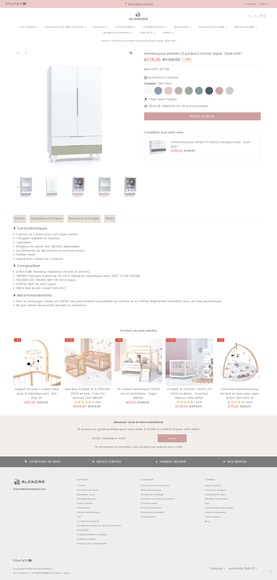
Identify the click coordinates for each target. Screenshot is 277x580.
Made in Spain (85, 503)
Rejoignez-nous (86, 494)
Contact (81, 485)
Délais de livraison (151, 490)
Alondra (105, 40)
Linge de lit (146, 32)
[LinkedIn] (12, 4)
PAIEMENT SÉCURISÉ (173, 462)
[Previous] (18, 53)
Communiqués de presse (219, 507)
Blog (207, 521)
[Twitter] (20, 4)
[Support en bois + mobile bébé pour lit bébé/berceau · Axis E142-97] (37, 362)
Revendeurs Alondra (140, 4)
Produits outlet (149, 503)
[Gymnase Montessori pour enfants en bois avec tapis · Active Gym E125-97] (240, 362)
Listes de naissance (216, 512)
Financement (148, 516)
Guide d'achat (213, 485)
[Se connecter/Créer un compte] (255, 16)
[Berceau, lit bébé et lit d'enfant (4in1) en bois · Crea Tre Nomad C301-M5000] (88, 362)
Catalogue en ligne (215, 494)
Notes (110, 218)
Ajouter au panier (202, 116)
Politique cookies (86, 539)
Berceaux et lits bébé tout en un (64, 27)
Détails (20, 218)
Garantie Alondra (86, 498)
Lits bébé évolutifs (154, 27)
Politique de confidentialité (92, 543)
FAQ (207, 503)
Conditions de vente (88, 521)
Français (250, 4)
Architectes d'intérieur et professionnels (99, 525)
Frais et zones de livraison (155, 485)
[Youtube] (24, 4)
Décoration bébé (244, 27)
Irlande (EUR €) (244, 568)
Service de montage (152, 494)
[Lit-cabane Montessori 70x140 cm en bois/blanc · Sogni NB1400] (138, 362)
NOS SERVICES (237, 462)
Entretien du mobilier (216, 498)
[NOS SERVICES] (224, 461)
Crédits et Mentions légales (92, 534)
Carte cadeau (212, 516)
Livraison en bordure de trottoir (158, 498)
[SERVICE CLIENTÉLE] (93, 461)
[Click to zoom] (130, 53)
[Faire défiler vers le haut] (270, 571)
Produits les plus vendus (138, 331)
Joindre (172, 438)
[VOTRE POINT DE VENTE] (25, 461)
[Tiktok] (17, 4)
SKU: (147, 69)
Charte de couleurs (215, 490)
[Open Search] (250, 16)
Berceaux (99, 27)
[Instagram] (9, 4)
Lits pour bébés (124, 27)
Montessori (181, 27)
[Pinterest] (15, 4)
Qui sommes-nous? (88, 490)
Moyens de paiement (152, 512)
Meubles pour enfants (116, 32)
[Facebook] (6, 4)
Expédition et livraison (47, 218)
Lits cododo (28, 27)
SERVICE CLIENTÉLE (109, 462)
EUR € (263, 4)
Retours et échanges (84, 218)
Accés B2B (82, 530)
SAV (79, 516)
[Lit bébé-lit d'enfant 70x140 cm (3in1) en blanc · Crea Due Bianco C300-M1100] (189, 362)
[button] (83, 402)
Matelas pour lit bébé (212, 27)
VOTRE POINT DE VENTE (44, 462)
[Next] (26, 53)
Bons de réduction (151, 507)
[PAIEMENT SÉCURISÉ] (156, 461)
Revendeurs (83, 507)
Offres (167, 32)
